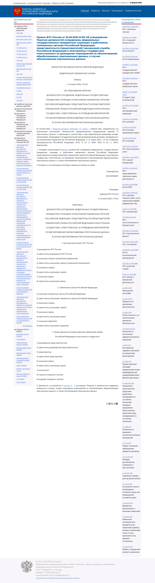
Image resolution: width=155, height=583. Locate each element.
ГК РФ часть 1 (21, 48)
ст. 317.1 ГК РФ (127, 299)
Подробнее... (28, 326)
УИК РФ (19, 94)
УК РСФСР (20, 379)
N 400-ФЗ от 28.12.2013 (130, 26)
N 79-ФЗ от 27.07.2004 (130, 65)
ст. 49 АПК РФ (127, 517)
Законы (106, 10)
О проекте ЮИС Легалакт (39, 3)
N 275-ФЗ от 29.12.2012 (130, 78)
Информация (19, 3)
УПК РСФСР (21, 382)
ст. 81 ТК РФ (126, 345)
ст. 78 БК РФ (126, 361)
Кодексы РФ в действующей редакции (21, 28)
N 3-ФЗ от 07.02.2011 (129, 138)
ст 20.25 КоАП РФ (128, 329)
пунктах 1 (68, 386)
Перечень (64, 150)
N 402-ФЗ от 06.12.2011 (130, 146)
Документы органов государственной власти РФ (24, 133)
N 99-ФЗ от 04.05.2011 (129, 168)
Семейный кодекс (23, 88)
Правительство (133, 10)
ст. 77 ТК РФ (126, 443)
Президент (117, 10)
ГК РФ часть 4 (21, 57)
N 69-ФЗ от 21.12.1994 (129, 37)
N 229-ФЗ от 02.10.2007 (130, 250)
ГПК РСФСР (21, 339)
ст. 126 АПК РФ (127, 503)
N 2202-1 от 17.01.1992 (129, 209)
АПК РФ (19, 33)
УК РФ (18, 97)
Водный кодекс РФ (23, 39)
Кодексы (95, 10)
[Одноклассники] (114, 403)
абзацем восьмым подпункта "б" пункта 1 (71, 129)
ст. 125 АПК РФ (127, 547)
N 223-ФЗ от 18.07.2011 (130, 193)
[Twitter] (112, 403)
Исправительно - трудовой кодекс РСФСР (23, 360)
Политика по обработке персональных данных (58, 578)
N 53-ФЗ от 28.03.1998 (130, 263)
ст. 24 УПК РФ (127, 484)
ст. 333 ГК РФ (127, 288)
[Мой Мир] (117, 403)
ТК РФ (18, 91)
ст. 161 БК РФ (126, 427)
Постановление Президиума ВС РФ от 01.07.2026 (24, 180)
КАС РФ (19, 74)
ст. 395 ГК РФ (127, 312)
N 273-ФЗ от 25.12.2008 (130, 105)
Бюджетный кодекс (24, 36)
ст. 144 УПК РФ (127, 457)
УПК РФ (19, 100)
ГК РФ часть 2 (21, 51)
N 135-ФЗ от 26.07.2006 (130, 157)
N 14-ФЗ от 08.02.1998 (129, 184)
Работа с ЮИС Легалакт (63, 3)
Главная (85, 10)
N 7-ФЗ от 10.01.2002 (129, 127)
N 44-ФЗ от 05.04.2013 (130, 242)
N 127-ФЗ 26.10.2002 (129, 217)
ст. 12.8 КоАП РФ (128, 383)
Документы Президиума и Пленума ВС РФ (22, 140)
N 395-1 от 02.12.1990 (129, 274)
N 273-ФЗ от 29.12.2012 (130, 56)
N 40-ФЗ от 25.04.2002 (130, 48)
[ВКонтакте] (109, 403)
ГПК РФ (19, 60)
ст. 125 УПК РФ (127, 473)
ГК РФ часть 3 (21, 54)
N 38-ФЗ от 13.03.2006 (130, 119)
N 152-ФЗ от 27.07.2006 (130, 231)
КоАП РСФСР (21, 365)
